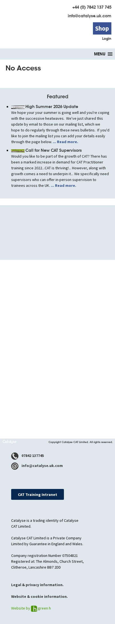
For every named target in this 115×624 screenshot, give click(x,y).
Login (106, 38)
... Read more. (65, 141)
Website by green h (31, 608)
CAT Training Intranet (37, 494)
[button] (99, 54)
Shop (102, 28)
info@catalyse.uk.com (89, 15)
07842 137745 (32, 455)
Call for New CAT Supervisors (53, 150)
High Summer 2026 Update (51, 106)
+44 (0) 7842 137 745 (91, 7)
